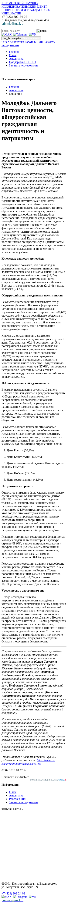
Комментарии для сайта (48, 780)
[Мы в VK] (32, 34)
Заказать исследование (23, 65)
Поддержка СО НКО (22, 62)
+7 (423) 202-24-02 (13, 893)
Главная (14, 51)
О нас (5, 41)
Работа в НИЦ (34, 41)
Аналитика (17, 41)
